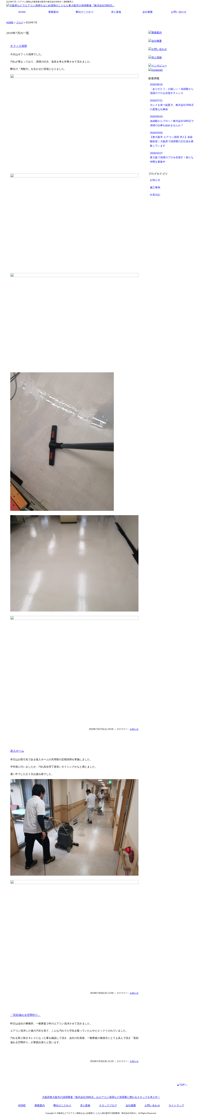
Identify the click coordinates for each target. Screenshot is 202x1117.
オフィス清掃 (18, 45)
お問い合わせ (178, 12)
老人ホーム (17, 750)
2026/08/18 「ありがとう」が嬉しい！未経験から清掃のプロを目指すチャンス (172, 89)
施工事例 (155, 187)
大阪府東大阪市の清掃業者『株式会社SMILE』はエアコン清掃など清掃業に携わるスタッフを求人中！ (101, 1097)
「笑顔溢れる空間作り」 (25, 1014)
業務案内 (53, 12)
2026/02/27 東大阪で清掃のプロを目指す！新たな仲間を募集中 (172, 157)
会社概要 (147, 12)
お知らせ (134, 729)
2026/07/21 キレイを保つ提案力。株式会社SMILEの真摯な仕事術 (172, 105)
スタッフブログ (108, 1105)
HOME (22, 12)
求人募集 (116, 12)
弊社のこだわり (85, 12)
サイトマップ (176, 1105)
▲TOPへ (182, 1084)
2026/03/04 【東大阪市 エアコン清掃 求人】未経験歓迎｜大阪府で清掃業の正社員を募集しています (172, 139)
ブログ (19, 22)
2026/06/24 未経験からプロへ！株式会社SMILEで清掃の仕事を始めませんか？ (172, 121)
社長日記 (155, 194)
